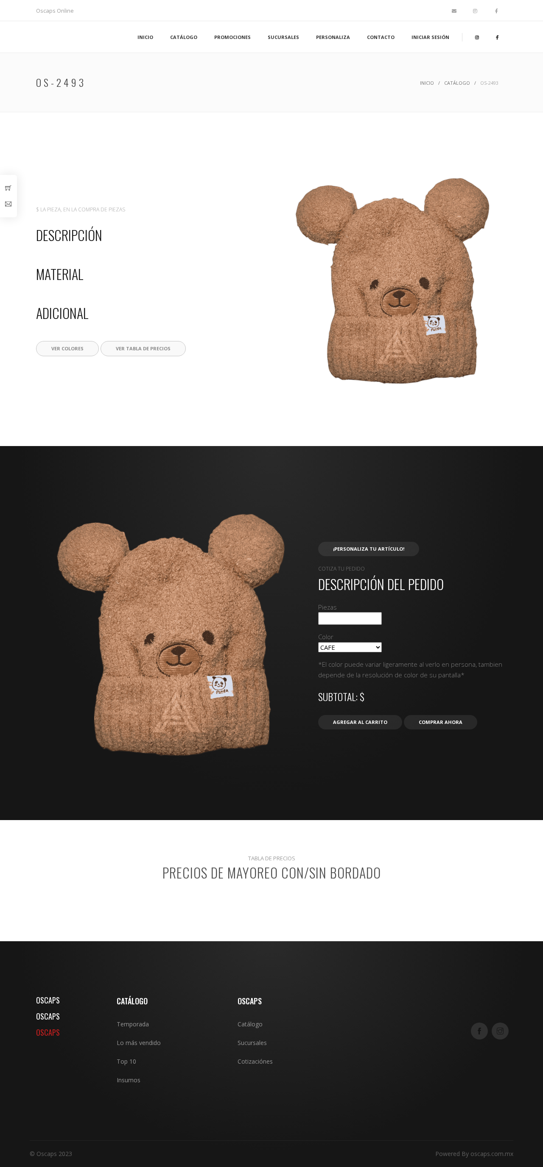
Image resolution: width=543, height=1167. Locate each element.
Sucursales (252, 1043)
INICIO (145, 37)
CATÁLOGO (183, 37)
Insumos (128, 1080)
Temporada (133, 1024)
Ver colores (67, 348)
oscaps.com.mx (491, 1154)
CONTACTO (381, 37)
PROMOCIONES (232, 37)
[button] (392, 385)
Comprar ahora (440, 722)
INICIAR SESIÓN (430, 37)
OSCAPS (48, 1000)
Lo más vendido (139, 1043)
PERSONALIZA (333, 37)
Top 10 (126, 1061)
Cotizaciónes (255, 1061)
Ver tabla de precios (143, 348)
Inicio (427, 83)
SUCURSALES (283, 37)
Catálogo (457, 83)
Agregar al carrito (360, 722)
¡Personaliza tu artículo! (368, 549)
